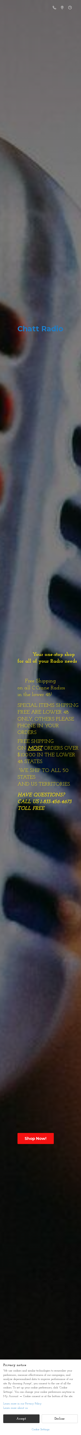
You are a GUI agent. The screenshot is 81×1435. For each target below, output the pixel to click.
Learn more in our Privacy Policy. (22, 1403)
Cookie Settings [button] (40, 1429)
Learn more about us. (15, 1408)
